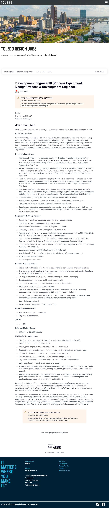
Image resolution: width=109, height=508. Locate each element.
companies (25, 71)
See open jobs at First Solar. (30, 101)
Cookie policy (60, 452)
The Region (63, 463)
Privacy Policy (64, 471)
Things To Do (64, 466)
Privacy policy (49, 452)
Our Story (62, 461)
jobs (9, 71)
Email (27, 463)
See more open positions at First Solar (54, 432)
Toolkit (61, 468)
